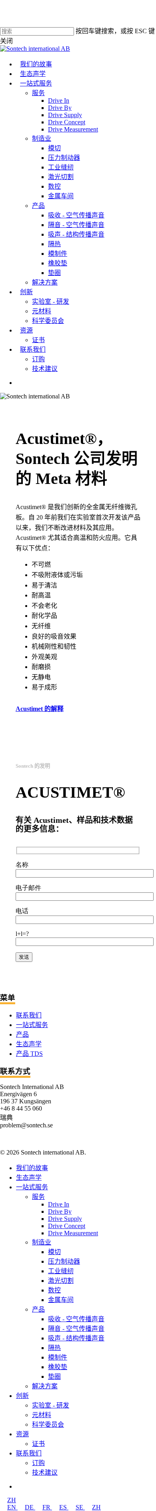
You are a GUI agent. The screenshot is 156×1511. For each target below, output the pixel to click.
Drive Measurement (73, 1233)
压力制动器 (64, 1261)
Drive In (58, 1204)
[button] (44, 708)
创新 (22, 1395)
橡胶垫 (57, 1367)
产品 (22, 1034)
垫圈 (54, 1376)
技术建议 (45, 1472)
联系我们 (29, 1015)
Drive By (60, 1211)
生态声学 (29, 1044)
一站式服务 (32, 1024)
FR (47, 1507)
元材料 (41, 1414)
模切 (54, 1251)
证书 (38, 1443)
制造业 (41, 1242)
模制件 (57, 1357)
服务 (38, 1196)
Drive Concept (66, 1225)
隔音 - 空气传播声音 (76, 1328)
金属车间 (61, 1299)
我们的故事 (32, 1168)
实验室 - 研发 (50, 1405)
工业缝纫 (61, 1271)
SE (80, 1507)
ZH (11, 1500)
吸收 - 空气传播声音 (76, 1319)
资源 (22, 1434)
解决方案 (45, 1386)
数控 (54, 1290)
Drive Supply (65, 1218)
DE (30, 1507)
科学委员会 (48, 1424)
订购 (38, 1462)
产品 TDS (29, 1053)
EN (12, 1507)
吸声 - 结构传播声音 (76, 1338)
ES (63, 1507)
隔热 (54, 1347)
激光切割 (61, 1280)
